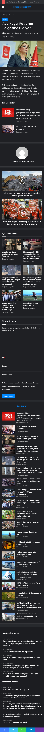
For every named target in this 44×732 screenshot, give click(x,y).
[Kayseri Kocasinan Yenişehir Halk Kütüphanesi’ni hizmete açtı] (11, 295)
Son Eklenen (22, 406)
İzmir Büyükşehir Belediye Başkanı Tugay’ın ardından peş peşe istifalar (27, 574)
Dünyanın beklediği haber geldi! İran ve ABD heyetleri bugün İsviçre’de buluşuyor (31, 255)
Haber (14, 15)
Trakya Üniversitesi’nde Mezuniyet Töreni (26, 553)
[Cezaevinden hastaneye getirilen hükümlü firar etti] (8, 617)
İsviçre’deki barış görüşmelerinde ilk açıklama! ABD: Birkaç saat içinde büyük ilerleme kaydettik (28, 416)
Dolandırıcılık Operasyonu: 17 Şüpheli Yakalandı (28, 563)
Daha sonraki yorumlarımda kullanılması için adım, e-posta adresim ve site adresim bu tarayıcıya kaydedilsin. (21, 386)
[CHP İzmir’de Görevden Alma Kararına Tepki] (8, 586)
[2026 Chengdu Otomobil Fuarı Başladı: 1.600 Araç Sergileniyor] (8, 493)
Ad (3, 357)
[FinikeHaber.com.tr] (22, 7)
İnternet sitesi (7, 374)
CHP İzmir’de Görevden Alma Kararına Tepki (28, 584)
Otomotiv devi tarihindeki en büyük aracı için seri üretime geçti (28, 481)
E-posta (5, 366)
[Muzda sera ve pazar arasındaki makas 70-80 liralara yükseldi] (8, 514)
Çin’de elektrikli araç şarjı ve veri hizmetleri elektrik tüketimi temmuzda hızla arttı (28, 605)
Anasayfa (7, 15)
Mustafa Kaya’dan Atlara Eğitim (30, 304)
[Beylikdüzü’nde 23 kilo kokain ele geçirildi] (8, 545)
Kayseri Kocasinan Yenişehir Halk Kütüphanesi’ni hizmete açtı (9, 306)
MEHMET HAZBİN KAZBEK (13, 33)
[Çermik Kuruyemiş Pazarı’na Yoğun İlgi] (8, 525)
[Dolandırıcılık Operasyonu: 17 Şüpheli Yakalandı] (8, 565)
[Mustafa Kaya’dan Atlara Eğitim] (32, 295)
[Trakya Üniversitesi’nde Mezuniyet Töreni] (8, 555)
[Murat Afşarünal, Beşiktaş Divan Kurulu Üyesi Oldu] (11, 244)
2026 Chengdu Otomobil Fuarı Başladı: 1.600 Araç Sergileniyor (28, 492)
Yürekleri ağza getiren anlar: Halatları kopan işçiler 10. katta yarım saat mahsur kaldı (32, 280)
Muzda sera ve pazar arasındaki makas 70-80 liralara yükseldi (26, 513)
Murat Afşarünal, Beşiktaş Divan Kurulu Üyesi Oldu (11, 254)
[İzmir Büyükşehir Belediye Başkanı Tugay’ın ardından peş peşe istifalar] (8, 575)
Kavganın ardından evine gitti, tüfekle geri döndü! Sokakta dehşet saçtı (11, 280)
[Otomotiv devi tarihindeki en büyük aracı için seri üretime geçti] (8, 482)
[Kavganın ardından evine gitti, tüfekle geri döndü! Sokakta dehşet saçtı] (11, 270)
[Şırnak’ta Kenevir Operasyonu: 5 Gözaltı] (8, 596)
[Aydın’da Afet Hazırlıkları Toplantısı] (8, 129)
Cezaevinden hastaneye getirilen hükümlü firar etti (27, 615)
